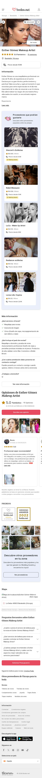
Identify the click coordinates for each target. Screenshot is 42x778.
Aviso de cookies (24, 716)
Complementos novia (9, 693)
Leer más (5, 105)
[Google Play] (25, 740)
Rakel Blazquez (12, 188)
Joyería (21, 693)
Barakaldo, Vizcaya (12, 58)
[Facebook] (4, 750)
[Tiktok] (27, 750)
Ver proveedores (21, 575)
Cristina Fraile (29, 671)
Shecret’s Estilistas (14, 150)
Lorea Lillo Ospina (14, 295)
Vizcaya (4, 16)
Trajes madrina (7, 696)
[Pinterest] (13, 750)
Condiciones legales (18, 709)
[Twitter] (8, 750)
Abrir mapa (34, 597)
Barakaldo (13, 16)
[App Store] (9, 740)
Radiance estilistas (14, 260)
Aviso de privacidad (8, 716)
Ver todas (33, 42)
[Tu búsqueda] (3, 22)
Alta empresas (7, 725)
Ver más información (21, 384)
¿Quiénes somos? (21, 725)
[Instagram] (18, 750)
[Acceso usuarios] (39, 10)
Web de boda (28, 728)
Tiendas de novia (23, 689)
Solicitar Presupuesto (21, 663)
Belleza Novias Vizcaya (9, 610)
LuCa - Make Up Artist (15, 225)
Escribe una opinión (21, 412)
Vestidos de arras (21, 696)
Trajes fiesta (31, 693)
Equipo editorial (7, 728)
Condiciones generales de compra (14, 712)
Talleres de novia (8, 689)
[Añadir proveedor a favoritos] (38, 22)
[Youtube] (23, 750)
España (9, 761)
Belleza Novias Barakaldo (27, 610)
